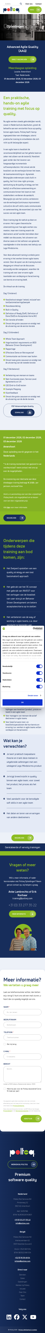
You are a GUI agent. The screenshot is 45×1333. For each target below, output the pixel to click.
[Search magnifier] (20, 3)
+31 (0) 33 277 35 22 (23, 905)
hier (8, 507)
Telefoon (8, 1032)
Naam (7, 1007)
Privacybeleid (7, 1111)
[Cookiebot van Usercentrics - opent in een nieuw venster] (32, 628)
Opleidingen (22, 1281)
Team (23, 1295)
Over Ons (22, 1292)
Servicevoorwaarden (22, 1111)
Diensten (22, 1275)
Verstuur (28, 1119)
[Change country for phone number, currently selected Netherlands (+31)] (6, 1037)
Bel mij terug (11, 1044)
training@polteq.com (22, 898)
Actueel (22, 1288)
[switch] (39, 673)
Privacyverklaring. (18, 1106)
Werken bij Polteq (19, 1164)
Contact (38, 4)
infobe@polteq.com (22, 1261)
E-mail (7, 1051)
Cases (22, 1278)
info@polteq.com (22, 1223)
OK (22, 702)
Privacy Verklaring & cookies (27, 1330)
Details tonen (33, 695)
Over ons (28, 4)
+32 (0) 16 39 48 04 (22, 1257)
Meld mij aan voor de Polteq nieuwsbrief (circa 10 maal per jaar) (24, 1090)
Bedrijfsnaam (10, 1020)
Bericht (6, 1064)
